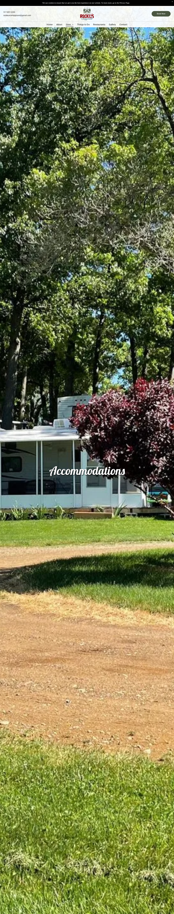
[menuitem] (49, 24)
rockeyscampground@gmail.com (17, 15)
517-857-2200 (9, 12)
